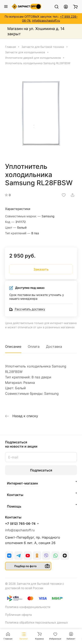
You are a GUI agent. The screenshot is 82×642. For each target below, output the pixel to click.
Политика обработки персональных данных (36, 622)
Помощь (14, 506)
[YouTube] (28, 555)
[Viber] (46, 555)
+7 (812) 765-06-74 (20, 524)
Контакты (15, 495)
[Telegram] (18, 555)
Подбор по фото (25, 566)
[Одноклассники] (37, 555)
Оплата (34, 346)
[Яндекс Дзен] (65, 555)
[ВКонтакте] (9, 555)
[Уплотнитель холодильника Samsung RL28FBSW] (41, 113)
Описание (13, 346)
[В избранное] (63, 195)
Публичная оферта (18, 614)
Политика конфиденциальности (27, 607)
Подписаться (41, 470)
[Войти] (66, 6)
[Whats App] (55, 555)
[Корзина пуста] (75, 6)
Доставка (54, 346)
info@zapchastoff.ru (46, 20)
